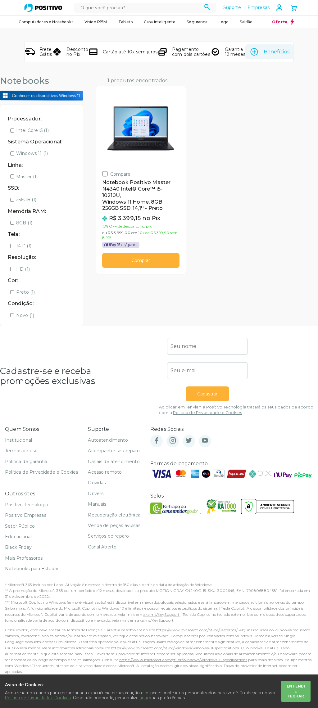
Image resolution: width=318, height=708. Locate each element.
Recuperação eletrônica (114, 515)
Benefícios (276, 52)
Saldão (246, 22)
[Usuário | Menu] (279, 7)
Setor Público (20, 526)
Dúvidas (97, 482)
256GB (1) (26, 199)
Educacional (18, 536)
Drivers (95, 493)
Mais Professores (24, 558)
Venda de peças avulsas (114, 525)
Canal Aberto (102, 547)
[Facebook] (156, 440)
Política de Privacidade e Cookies (207, 412)
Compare (120, 174)
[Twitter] (189, 440)
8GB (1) (24, 223)
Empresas (259, 7)
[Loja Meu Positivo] (43, 8)
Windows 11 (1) (32, 153)
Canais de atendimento (113, 461)
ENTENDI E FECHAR (296, 691)
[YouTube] (205, 440)
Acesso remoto (105, 472)
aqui (143, 697)
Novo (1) (25, 315)
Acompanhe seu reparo (114, 450)
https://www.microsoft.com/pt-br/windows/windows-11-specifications (175, 648)
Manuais (97, 504)
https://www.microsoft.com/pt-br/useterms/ (196, 630)
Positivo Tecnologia (26, 504)
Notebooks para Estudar (32, 568)
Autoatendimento (108, 440)
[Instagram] (173, 440)
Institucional (18, 440)
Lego (224, 22)
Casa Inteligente (160, 22)
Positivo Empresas (25, 515)
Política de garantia (26, 461)
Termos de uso (21, 450)
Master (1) (27, 176)
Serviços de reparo (108, 536)
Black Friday (18, 547)
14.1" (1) (23, 246)
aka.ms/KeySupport (161, 614)
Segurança (197, 22)
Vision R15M (95, 22)
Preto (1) (25, 292)
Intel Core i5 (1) (32, 130)
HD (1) (23, 269)
